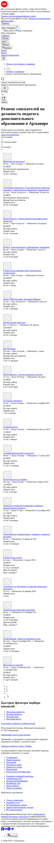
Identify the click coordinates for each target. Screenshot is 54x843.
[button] (4, 50)
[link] (5, 44)
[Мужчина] (7, 156)
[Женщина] (7, 182)
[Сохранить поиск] (3, 99)
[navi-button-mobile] (3, 58)
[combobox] (13, 82)
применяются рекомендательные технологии (23, 815)
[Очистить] (4, 88)
